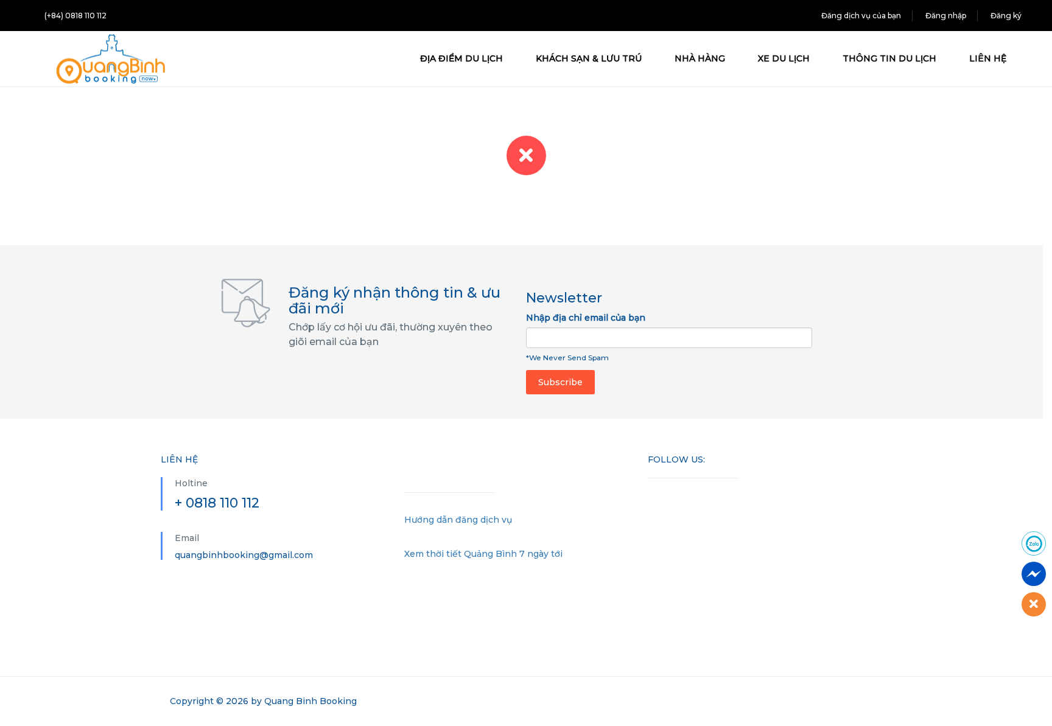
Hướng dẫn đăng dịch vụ (458, 519)
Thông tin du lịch (889, 58)
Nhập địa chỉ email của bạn (585, 317)
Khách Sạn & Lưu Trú (589, 58)
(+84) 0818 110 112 (75, 15)
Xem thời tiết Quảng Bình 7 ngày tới (483, 553)
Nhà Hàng (700, 58)
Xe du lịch (784, 58)
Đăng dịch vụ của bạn (861, 15)
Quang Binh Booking (310, 701)
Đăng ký (1006, 15)
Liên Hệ (987, 58)
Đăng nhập (945, 15)
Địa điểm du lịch (461, 58)
